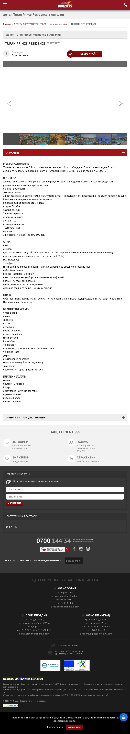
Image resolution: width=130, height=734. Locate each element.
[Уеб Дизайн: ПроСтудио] (10, 705)
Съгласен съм (74, 727)
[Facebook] (74, 550)
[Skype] (54, 551)
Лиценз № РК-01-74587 (69, 645)
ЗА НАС (9, 560)
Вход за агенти (73, 560)
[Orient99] (65, 5)
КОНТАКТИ (23, 560)
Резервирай (84, 54)
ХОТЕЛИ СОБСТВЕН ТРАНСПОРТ (30, 24)
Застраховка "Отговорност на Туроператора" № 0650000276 (68, 652)
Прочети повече (55, 727)
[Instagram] (88, 550)
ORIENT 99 (11, 526)
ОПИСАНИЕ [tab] (12, 152)
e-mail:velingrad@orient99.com (96, 633)
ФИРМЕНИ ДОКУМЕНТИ (46, 560)
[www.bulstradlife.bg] (23, 679)
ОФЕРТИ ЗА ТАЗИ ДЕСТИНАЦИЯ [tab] (26, 417)
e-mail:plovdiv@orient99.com (34, 633)
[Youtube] (81, 550)
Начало (7, 24)
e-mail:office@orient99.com (65, 606)
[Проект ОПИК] (77, 666)
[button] (120, 103)
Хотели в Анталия (58, 24)
